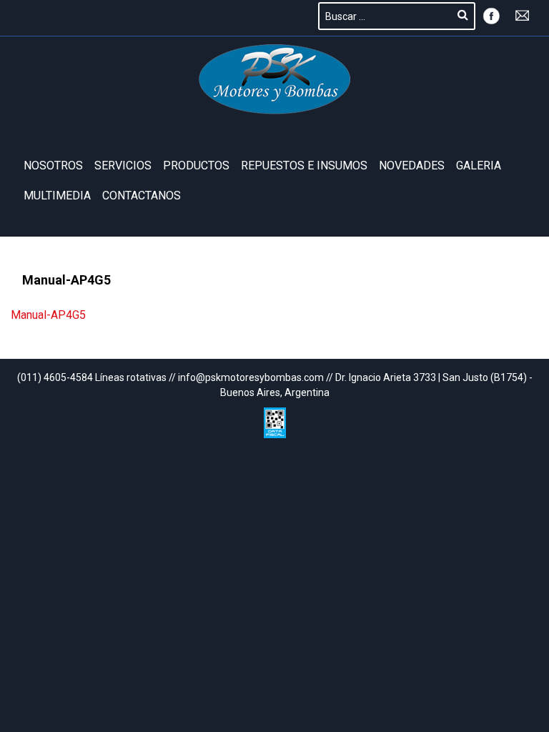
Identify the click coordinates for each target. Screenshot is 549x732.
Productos (196, 165)
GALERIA (478, 165)
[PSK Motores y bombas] (274, 79)
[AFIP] (275, 419)
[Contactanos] (522, 14)
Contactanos (141, 195)
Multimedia (57, 195)
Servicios (123, 165)
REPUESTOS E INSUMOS (304, 165)
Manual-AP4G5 (48, 315)
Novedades (412, 165)
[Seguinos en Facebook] (491, 14)
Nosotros (53, 165)
